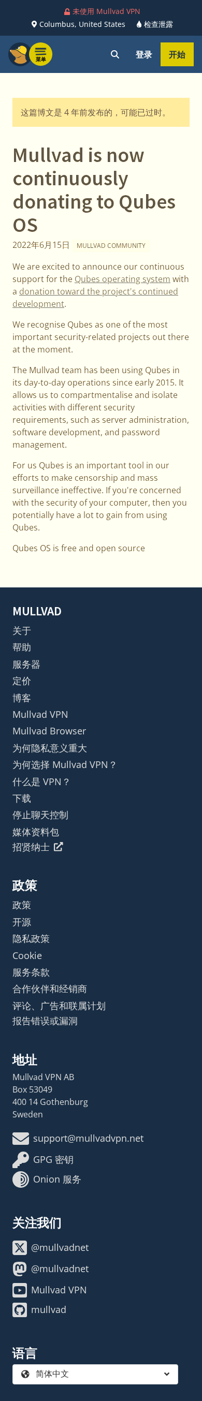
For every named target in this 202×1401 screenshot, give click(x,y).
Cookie (27, 955)
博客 (21, 697)
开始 (177, 54)
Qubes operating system (122, 279)
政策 (21, 904)
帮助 (21, 647)
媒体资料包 (35, 831)
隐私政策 (31, 938)
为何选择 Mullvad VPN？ (65, 764)
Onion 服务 (57, 1179)
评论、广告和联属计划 (59, 1005)
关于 (21, 630)
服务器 (26, 664)
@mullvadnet (60, 1247)
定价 (21, 680)
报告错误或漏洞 (45, 1020)
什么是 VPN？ (41, 781)
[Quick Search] (115, 54)
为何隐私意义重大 (49, 748)
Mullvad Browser (49, 731)
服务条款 (31, 972)
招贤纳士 (31, 846)
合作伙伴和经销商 (49, 988)
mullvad (48, 1309)
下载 (21, 798)
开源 (21, 922)
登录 (144, 54)
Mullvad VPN (40, 714)
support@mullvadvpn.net (88, 1138)
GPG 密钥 (53, 1159)
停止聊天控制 (40, 814)
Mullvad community (111, 245)
